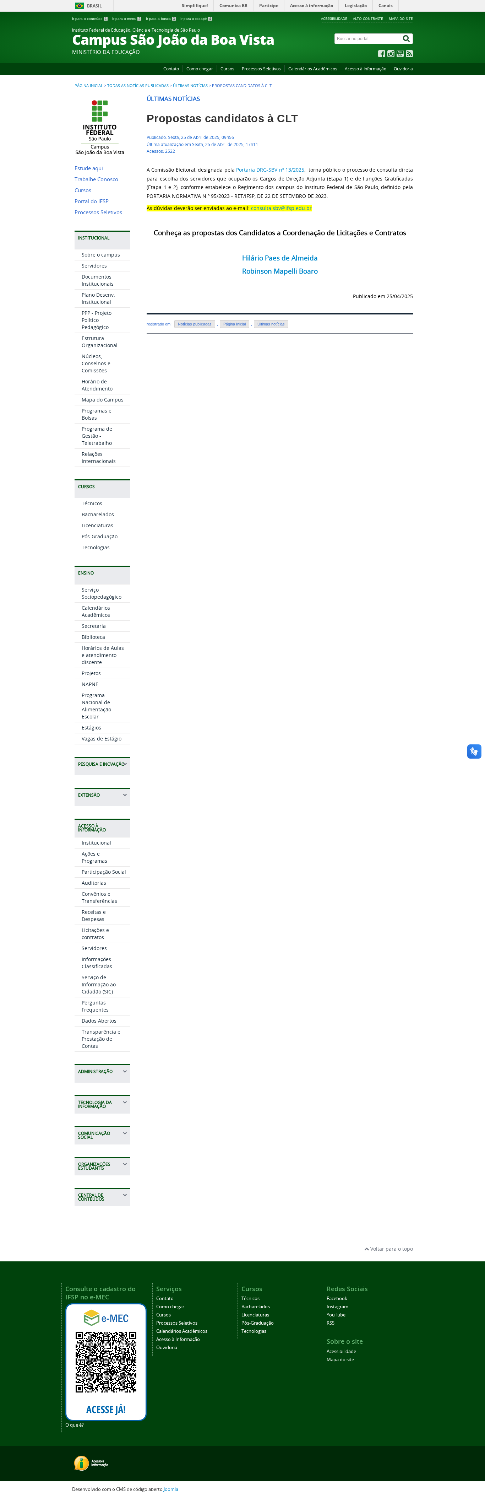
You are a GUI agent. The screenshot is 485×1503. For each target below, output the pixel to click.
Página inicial (89, 85)
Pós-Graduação (100, 536)
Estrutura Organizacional (100, 342)
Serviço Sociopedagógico (101, 593)
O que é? (74, 1425)
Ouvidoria (403, 69)
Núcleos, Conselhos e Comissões (96, 363)
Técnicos (92, 503)
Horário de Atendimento (97, 385)
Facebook (337, 1298)
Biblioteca (93, 637)
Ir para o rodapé (195, 19)
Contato (171, 69)
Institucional (96, 842)
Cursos (227, 69)
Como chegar (199, 69)
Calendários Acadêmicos (312, 69)
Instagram (337, 1307)
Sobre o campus (101, 254)
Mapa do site (401, 18)
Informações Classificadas (97, 963)
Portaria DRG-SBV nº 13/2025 (270, 169)
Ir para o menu (126, 19)
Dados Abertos (99, 1020)
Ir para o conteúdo (89, 19)
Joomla (171, 1489)
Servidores (94, 265)
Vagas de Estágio (101, 738)
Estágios (91, 727)
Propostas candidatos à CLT (222, 118)
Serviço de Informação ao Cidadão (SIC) (99, 984)
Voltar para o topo (391, 1248)
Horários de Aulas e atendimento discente (103, 655)
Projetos (91, 673)
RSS (330, 1323)
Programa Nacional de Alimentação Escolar (96, 706)
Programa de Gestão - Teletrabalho (97, 435)
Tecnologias (96, 547)
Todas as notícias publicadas (138, 85)
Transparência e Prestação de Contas (101, 1038)
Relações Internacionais (99, 457)
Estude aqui (89, 168)
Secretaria (94, 626)
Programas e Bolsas (96, 414)
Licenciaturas (97, 525)
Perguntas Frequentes (95, 1006)
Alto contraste (368, 18)
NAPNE (90, 684)
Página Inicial (234, 324)
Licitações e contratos (95, 934)
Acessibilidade (334, 18)
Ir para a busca (160, 19)
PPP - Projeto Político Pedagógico (96, 319)
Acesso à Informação (365, 69)
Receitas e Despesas (94, 915)
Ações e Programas (94, 857)
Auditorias (94, 882)
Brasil (94, 6)
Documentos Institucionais (98, 280)
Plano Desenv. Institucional (98, 298)
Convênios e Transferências (99, 897)
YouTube (336, 1315)
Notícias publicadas (195, 324)
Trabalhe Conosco (96, 179)
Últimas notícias (190, 85)
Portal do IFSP (92, 201)
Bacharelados (98, 514)
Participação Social (104, 871)
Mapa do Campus (103, 399)
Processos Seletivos (261, 69)
